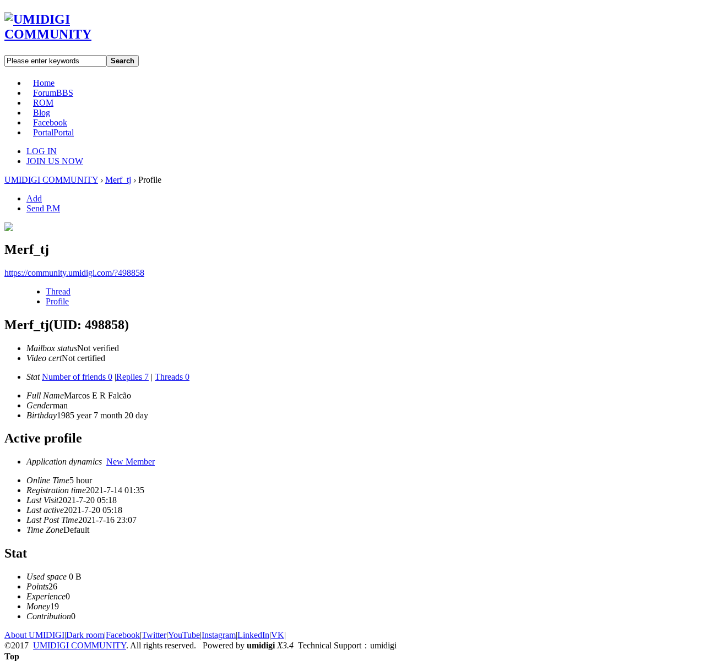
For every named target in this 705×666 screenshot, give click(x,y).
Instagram (219, 635)
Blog (41, 112)
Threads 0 (172, 376)
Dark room (85, 635)
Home (44, 83)
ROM (43, 102)
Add (34, 198)
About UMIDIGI (34, 635)
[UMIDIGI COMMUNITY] (63, 34)
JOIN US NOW (54, 161)
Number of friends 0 (77, 376)
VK (277, 635)
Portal (53, 132)
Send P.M (43, 208)
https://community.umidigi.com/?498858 (74, 272)
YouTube (184, 635)
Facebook (50, 122)
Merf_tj (118, 179)
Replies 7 (132, 376)
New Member (130, 461)
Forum (53, 92)
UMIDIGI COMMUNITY (51, 179)
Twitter (154, 635)
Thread (58, 291)
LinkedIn (253, 635)
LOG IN (41, 151)
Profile (57, 301)
